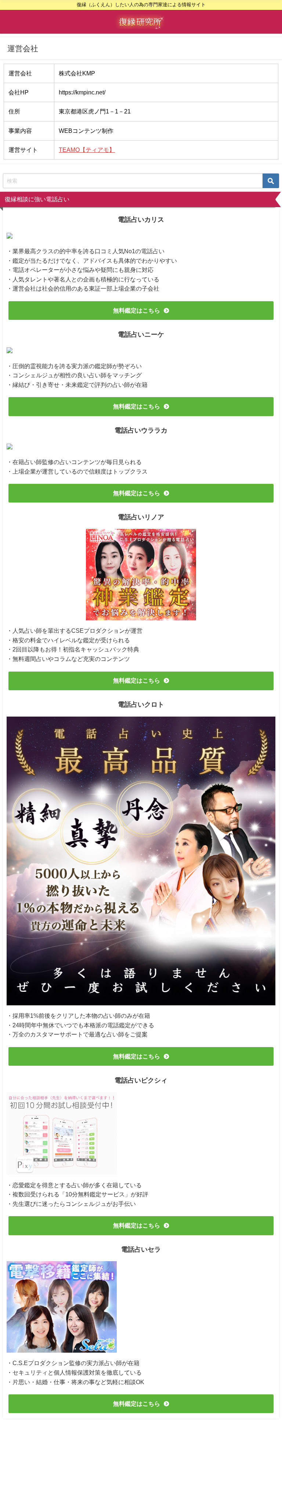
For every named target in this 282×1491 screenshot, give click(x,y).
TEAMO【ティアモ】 (87, 150)
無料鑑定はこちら (136, 310)
